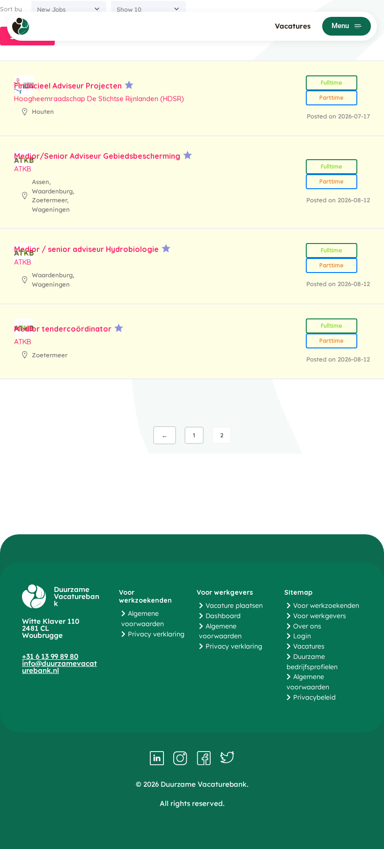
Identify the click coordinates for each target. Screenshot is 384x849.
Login (302, 636)
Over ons (307, 626)
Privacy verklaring (156, 634)
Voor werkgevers (319, 616)
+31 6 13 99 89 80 (50, 656)
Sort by (11, 9)
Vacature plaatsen (234, 605)
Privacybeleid (314, 697)
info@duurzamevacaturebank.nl (59, 667)
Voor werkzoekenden (326, 605)
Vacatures (292, 26)
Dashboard (223, 616)
